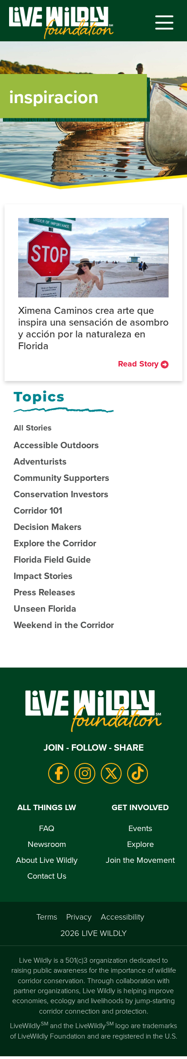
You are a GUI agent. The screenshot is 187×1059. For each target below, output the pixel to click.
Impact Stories (43, 575)
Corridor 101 (38, 510)
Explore (140, 844)
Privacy (79, 916)
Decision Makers (48, 526)
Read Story (139, 364)
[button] (162, 23)
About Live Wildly (47, 860)
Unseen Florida (45, 608)
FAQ (46, 828)
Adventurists (40, 461)
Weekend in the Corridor (64, 624)
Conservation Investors (61, 493)
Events (140, 828)
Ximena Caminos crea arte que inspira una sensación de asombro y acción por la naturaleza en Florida (93, 327)
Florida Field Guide (52, 559)
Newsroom (47, 844)
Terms (46, 916)
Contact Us (46, 875)
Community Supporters (61, 477)
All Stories (33, 428)
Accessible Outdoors (56, 444)
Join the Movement (140, 860)
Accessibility (122, 916)
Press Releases (44, 592)
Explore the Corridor (55, 542)
